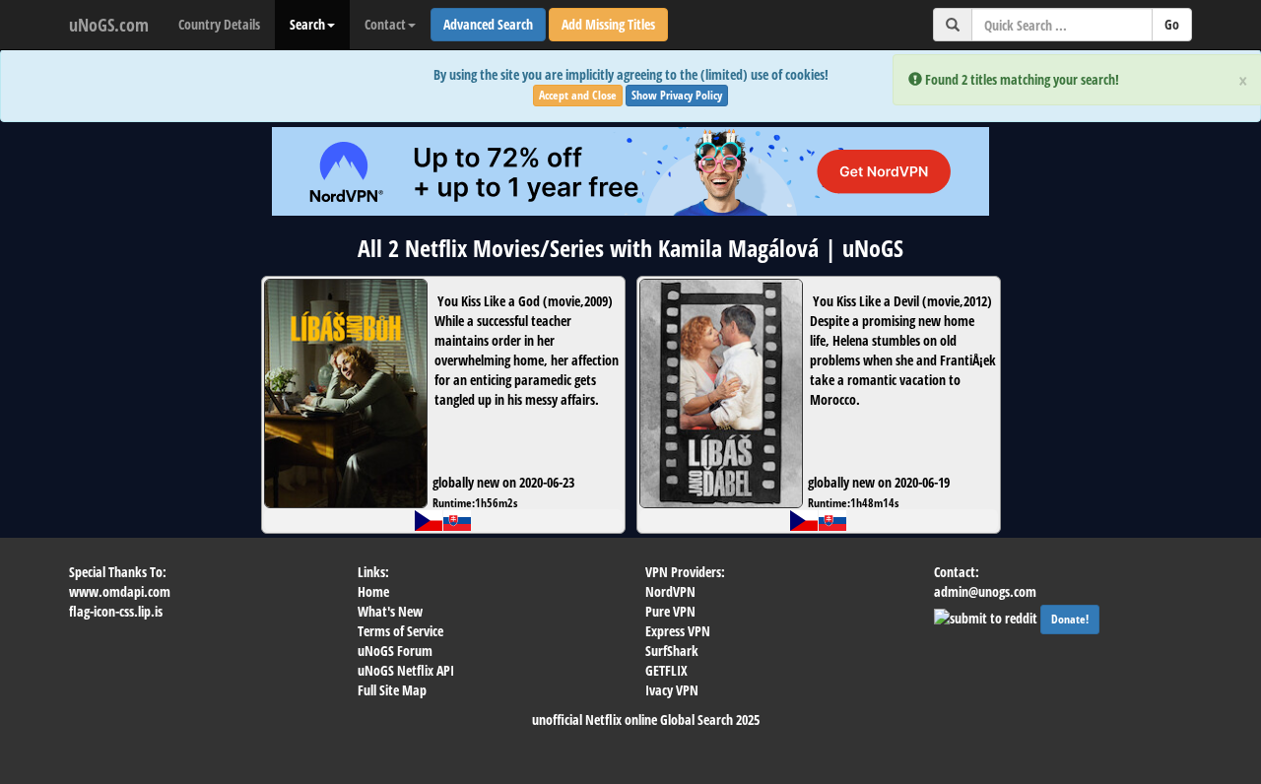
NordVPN (670, 591)
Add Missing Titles (608, 24)
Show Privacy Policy (676, 95)
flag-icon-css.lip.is (116, 611)
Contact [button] (385, 24)
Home (373, 591)
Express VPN (677, 630)
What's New (390, 611)
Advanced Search (488, 24)
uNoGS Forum (395, 650)
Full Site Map (392, 690)
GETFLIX (666, 670)
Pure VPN (670, 611)
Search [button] (307, 24)
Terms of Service (400, 630)
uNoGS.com (109, 24)
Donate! (1070, 619)
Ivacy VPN (671, 690)
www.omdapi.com (119, 591)
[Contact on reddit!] (987, 616)
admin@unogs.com (985, 591)
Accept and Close (578, 95)
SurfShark (671, 650)
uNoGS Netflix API (406, 670)
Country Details (219, 24)
